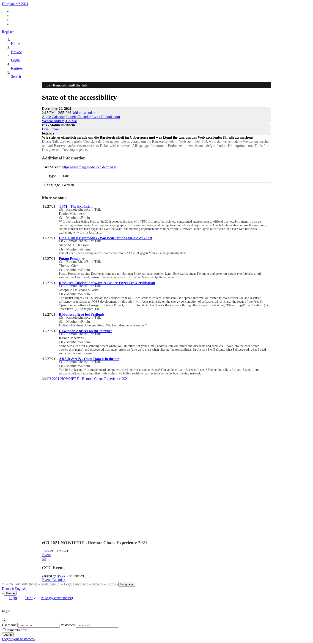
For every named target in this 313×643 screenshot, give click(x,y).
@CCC (61, 576)
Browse (16, 52)
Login (15, 60)
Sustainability (50, 584)
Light (13, 598)
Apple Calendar (53, 117)
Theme (10, 593)
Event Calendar (53, 580)
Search (16, 76)
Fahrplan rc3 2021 (15, 4)
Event (46, 555)
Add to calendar (83, 113)
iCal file (71, 121)
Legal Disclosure (76, 584)
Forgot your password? (18, 639)
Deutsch (8, 589)
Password (68, 625)
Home (15, 44)
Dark (29, 598)
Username (9, 625)
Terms (111, 584)
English (20, 589)
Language (126, 584)
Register (8, 32)
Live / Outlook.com (105, 117)
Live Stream (51, 129)
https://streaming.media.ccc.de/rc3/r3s (89, 167)
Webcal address (53, 121)
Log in (8, 634)
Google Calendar (78, 117)
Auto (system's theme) (53, 598)
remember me (17, 630)
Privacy (97, 584)
